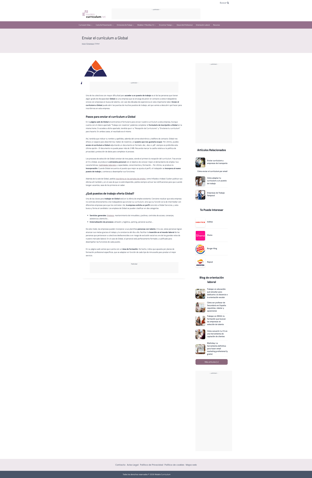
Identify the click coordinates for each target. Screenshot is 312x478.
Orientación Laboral (203, 25)
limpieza (110, 215)
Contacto (120, 464)
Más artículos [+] (212, 361)
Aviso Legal (133, 464)
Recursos (216, 25)
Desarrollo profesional (185, 25)
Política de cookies (174, 464)
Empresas (90, 43)
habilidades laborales (107, 165)
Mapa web (191, 464)
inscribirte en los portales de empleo (131, 178)
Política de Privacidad (151, 464)
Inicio (84, 43)
